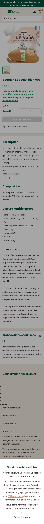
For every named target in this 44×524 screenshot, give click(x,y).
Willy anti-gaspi (15, 496)
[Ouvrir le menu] (3, 11)
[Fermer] (41, 462)
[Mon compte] (34, 11)
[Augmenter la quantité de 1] (38, 111)
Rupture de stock (22, 119)
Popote (6, 86)
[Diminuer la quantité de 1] (22, 111)
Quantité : (7, 111)
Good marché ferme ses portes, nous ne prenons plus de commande (22, 3)
